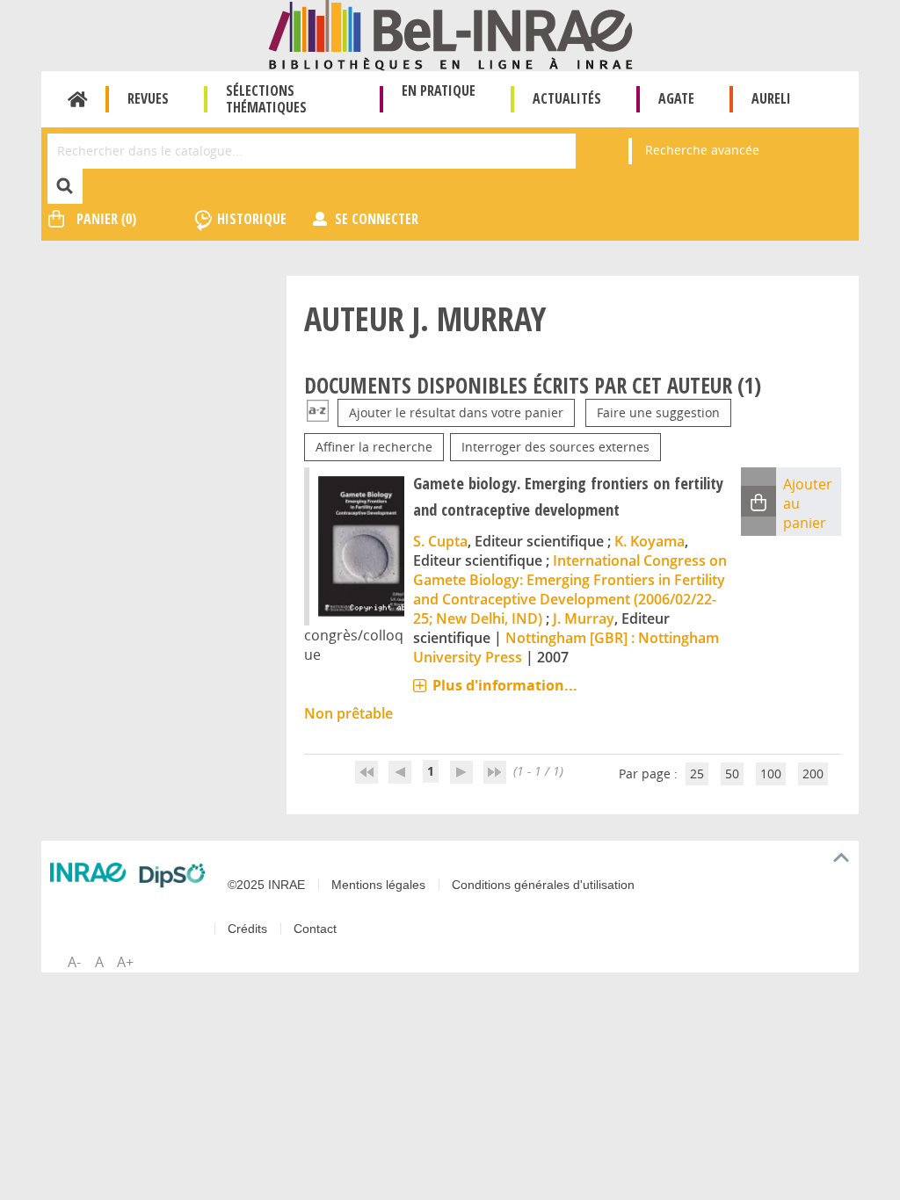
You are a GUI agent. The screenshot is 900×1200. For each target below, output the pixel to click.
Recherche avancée (702, 149)
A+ (125, 962)
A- (74, 962)
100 (770, 773)
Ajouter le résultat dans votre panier (456, 412)
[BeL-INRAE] (450, 33)
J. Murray (583, 618)
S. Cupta (440, 541)
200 (813, 773)
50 (732, 773)
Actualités (567, 98)
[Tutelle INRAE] (88, 872)
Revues (148, 98)
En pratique (438, 90)
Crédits (247, 929)
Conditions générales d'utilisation (543, 885)
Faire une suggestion (658, 412)
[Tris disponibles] (317, 412)
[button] (758, 501)
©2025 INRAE (266, 885)
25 (697, 773)
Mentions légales (378, 885)
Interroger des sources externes (555, 446)
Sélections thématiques (266, 99)
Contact (315, 929)
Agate (676, 98)
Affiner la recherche (374, 446)
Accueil (78, 99)
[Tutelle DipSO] (172, 875)
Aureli (771, 98)
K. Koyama (649, 541)
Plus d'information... (504, 685)
